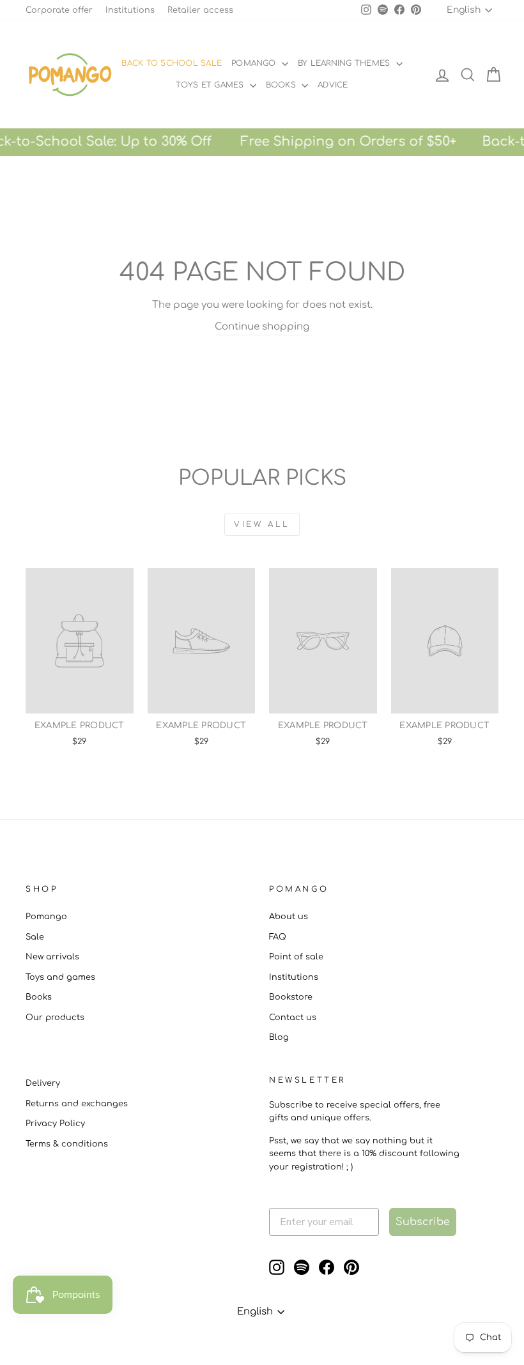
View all (262, 524)
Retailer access (200, 10)
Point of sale (296, 956)
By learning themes (345, 63)
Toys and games (60, 977)
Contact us (292, 1017)
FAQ (277, 937)
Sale (35, 937)
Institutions (130, 10)
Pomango (255, 63)
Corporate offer (59, 10)
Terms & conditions (67, 1144)
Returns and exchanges (77, 1103)
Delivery (43, 1083)
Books (282, 84)
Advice (333, 84)
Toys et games (211, 84)
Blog (279, 1037)
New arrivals (52, 956)
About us (288, 916)
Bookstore (290, 997)
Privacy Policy (55, 1123)
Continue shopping (262, 326)
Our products (55, 1017)
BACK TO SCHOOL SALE (171, 63)
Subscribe (423, 1222)
